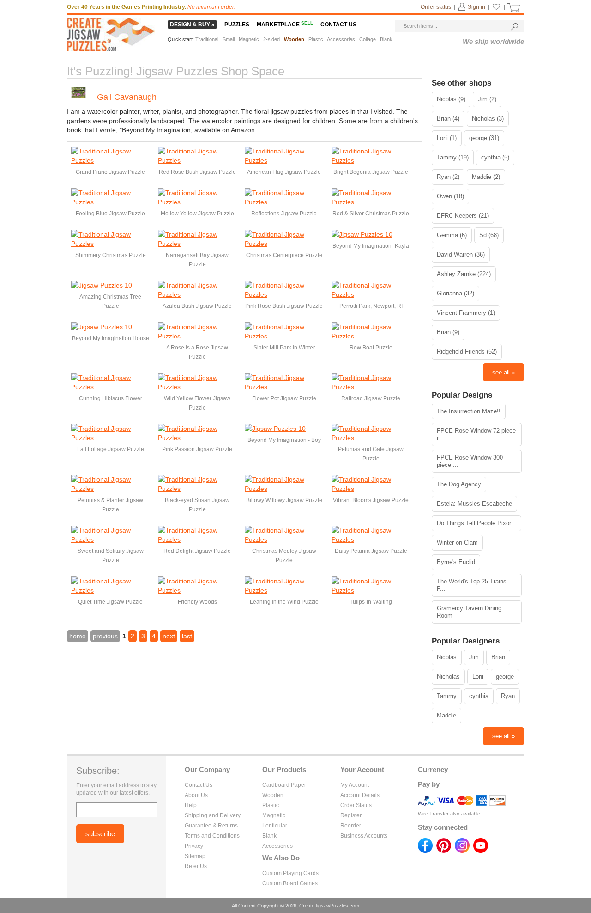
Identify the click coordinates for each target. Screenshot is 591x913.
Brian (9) (448, 332)
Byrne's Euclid (456, 561)
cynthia (478, 695)
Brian (498, 657)
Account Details (360, 795)
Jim (474, 657)
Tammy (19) (453, 157)
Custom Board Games (290, 883)
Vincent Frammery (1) (466, 312)
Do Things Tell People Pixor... (476, 523)
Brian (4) (448, 118)
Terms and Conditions (212, 836)
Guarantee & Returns (211, 825)
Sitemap (195, 856)
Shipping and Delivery (213, 815)
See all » (503, 372)
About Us (196, 795)
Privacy (194, 846)
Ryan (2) (448, 176)
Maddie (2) (486, 176)
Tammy (447, 695)
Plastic (270, 805)
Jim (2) (487, 99)
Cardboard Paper (284, 785)
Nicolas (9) (451, 99)
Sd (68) (489, 235)
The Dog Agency (459, 484)
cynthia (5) (495, 157)
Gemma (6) (452, 235)
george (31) (484, 138)
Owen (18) (450, 196)
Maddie (446, 715)
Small (229, 39)
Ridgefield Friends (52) (467, 351)
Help (191, 805)
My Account (354, 785)
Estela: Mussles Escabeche (474, 503)
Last (187, 636)
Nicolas (447, 657)
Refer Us (196, 866)
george (505, 676)
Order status (436, 7)
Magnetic (273, 815)
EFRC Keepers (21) (463, 215)
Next (169, 636)
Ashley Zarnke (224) (464, 273)
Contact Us (198, 785)
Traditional (206, 39)
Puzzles (236, 24)
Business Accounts (363, 836)
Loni (477, 676)
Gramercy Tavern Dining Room (469, 612)
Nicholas (448, 676)
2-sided (271, 39)
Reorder (350, 825)
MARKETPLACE (285, 24)
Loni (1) (447, 138)
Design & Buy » (192, 24)
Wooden (272, 795)
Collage (367, 39)
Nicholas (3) (488, 118)
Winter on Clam (457, 542)
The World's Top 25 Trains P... (472, 585)
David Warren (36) (461, 254)
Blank (269, 836)
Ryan (508, 695)
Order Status (356, 805)
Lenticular (274, 825)
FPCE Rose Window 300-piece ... (471, 461)
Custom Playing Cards (290, 873)
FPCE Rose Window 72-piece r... (476, 434)
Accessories (277, 846)
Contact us (338, 24)
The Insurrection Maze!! (469, 411)
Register (351, 815)
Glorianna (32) (455, 293)
